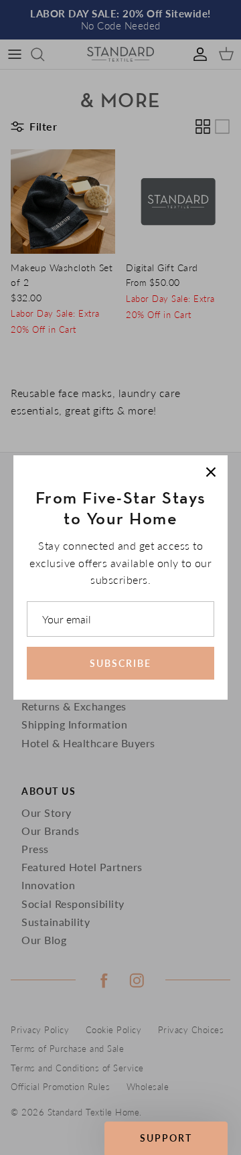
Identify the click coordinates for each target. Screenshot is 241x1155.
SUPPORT (166, 1138)
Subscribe (120, 663)
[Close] (211, 472)
